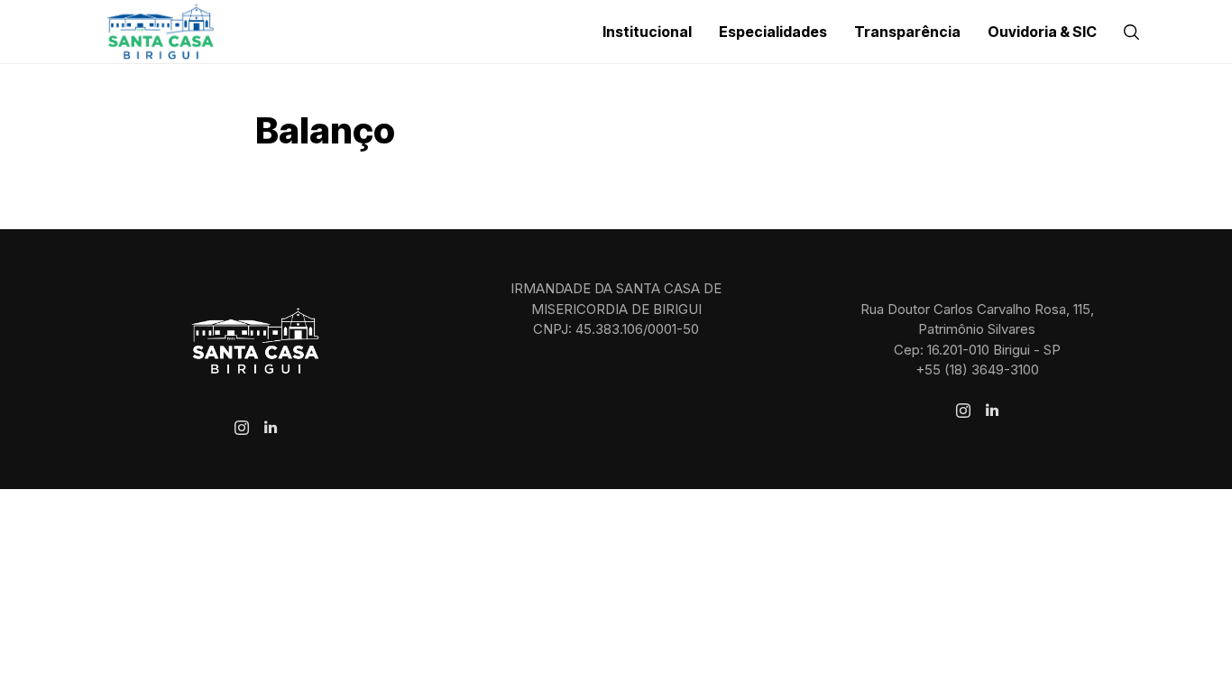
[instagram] (241, 427)
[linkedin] (270, 427)
